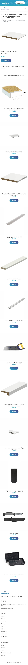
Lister (15, 51)
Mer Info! (6, 60)
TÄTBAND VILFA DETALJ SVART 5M (14, 491)
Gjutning (3, 623)
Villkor (2, 650)
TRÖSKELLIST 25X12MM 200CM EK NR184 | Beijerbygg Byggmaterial (14, 109)
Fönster (3, 618)
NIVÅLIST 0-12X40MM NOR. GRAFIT (14, 321)
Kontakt (3, 647)
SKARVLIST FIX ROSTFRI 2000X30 (14, 152)
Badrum (3, 616)
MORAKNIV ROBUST (14, 533)
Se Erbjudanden (20, 3)
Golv (2, 626)
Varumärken (4, 634)
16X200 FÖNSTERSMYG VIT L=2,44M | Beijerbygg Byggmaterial (14, 194)
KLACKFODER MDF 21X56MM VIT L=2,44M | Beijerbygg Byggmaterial (14, 405)
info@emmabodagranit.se (7, 608)
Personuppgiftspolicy (6, 652)
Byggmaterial (10, 51)
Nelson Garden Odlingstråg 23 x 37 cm (14, 575)
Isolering (3, 629)
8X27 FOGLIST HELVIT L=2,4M (14, 279)
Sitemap (3, 655)
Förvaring (3, 621)
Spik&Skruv (3, 631)
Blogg (2, 645)
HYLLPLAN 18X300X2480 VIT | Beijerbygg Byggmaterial (14, 448)
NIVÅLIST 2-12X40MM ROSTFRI (14, 237)
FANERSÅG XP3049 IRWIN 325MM (14, 362)
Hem (2, 18)
